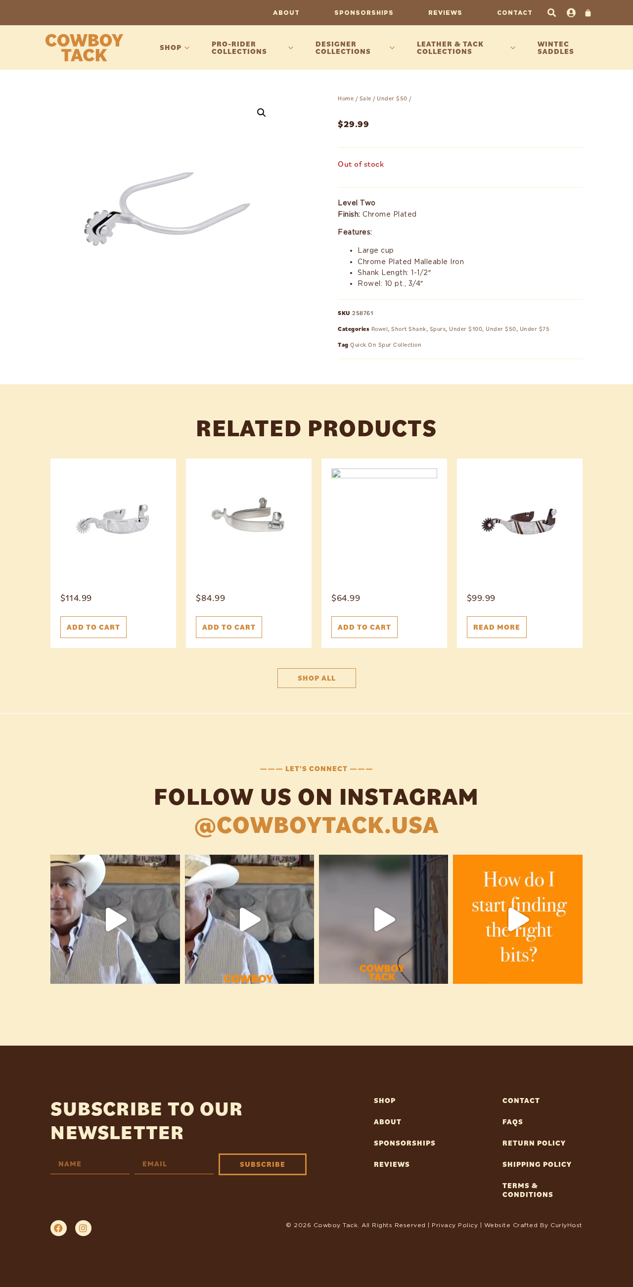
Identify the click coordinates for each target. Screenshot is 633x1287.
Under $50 (392, 98)
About (286, 12)
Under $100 (465, 328)
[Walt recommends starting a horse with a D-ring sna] (249, 919)
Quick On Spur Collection (385, 344)
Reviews (445, 12)
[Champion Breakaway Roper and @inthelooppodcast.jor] (383, 919)
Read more (496, 627)
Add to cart (93, 627)
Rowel (379, 328)
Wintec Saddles (556, 47)
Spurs (438, 328)
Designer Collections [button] (343, 47)
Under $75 (535, 328)
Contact (515, 12)
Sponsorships (364, 12)
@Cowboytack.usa (316, 824)
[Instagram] (83, 1228)
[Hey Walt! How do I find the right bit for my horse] (517, 919)
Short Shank (408, 328)
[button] (552, 12)
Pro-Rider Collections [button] (239, 47)
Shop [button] (170, 47)
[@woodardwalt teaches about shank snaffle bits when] (115, 919)
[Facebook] (58, 1228)
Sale (365, 98)
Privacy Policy (455, 1225)
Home (346, 98)
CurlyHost (566, 1225)
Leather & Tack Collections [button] (450, 47)
